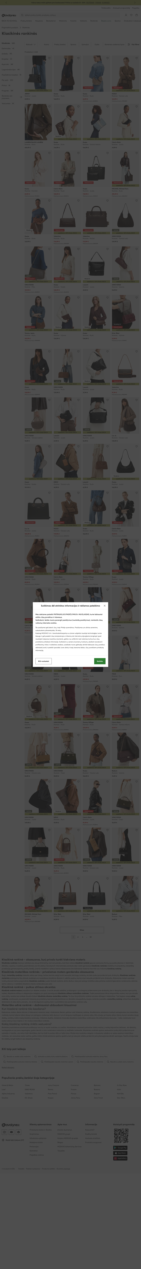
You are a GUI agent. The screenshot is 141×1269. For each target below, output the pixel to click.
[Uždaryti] (104, 605)
